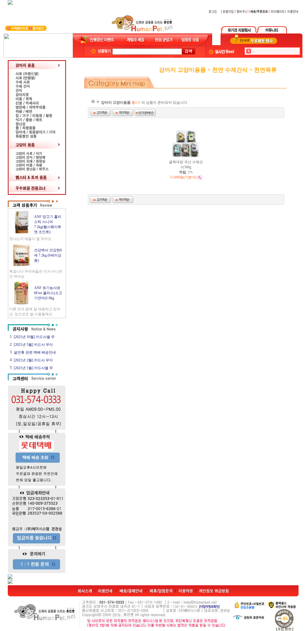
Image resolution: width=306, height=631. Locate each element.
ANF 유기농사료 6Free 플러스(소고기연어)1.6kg (48, 293)
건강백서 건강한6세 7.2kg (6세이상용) (48, 255)
